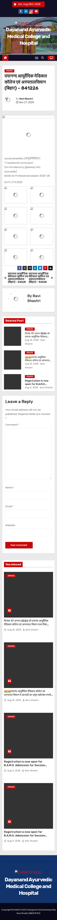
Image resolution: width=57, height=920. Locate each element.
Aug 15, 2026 (32, 363)
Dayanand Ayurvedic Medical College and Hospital (28, 36)
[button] (43, 57)
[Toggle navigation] (36, 58)
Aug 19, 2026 (32, 340)
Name (9, 487)
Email (9, 506)
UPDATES (9, 71)
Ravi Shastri (26, 99)
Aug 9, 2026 (31, 387)
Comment (12, 424)
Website (10, 525)
